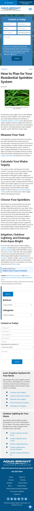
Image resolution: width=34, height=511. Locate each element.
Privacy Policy (23, 46)
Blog (9, 485)
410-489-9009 (8, 2)
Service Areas (22, 482)
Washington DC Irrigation (18, 406)
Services (11, 480)
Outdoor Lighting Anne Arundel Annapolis (17, 448)
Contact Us (17, 494)
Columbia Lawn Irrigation (18, 392)
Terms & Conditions (13, 46)
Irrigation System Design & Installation (14, 270)
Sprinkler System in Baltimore (14, 275)
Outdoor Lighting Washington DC (19, 453)
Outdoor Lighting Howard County (18, 439)
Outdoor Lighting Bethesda (19, 444)
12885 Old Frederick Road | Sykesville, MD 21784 (17, 468)
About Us (22, 477)
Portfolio (23, 480)
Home (11, 477)
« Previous (4, 69)
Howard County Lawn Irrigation (20, 395)
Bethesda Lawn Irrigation (18, 399)
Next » (31, 69)
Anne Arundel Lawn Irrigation (19, 402)
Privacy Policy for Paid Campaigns (17, 488)
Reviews (9, 482)
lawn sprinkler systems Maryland (17, 277)
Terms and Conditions (17, 491)
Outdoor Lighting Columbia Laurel (19, 434)
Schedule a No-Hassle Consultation (25, 3)
